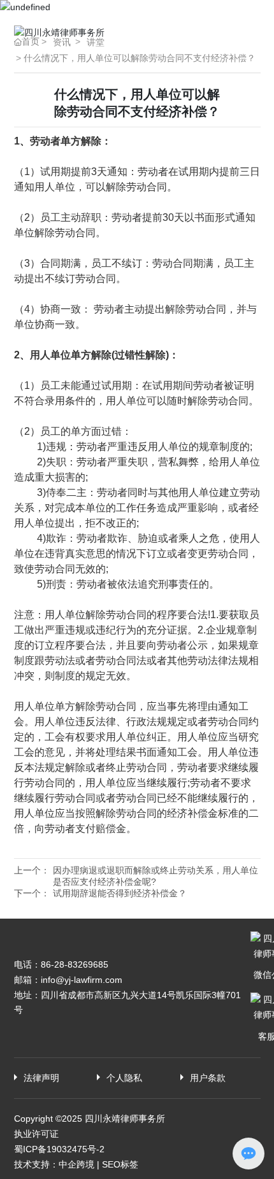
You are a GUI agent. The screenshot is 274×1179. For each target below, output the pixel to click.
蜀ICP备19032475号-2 (59, 1149)
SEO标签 (120, 1164)
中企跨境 (76, 1164)
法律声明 (41, 1078)
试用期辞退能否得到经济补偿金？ (120, 893)
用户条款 (208, 1078)
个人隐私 (124, 1078)
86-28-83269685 (74, 964)
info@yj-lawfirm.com (81, 980)
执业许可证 (36, 1134)
